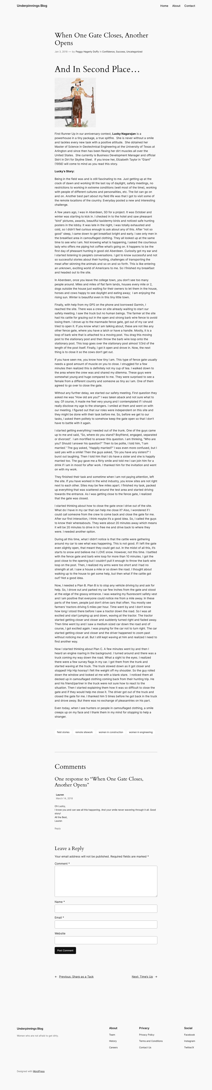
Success (120, 51)
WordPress (39, 1071)
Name (60, 901)
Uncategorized (134, 51)
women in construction (111, 732)
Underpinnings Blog (32, 6)
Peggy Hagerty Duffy (87, 51)
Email (59, 917)
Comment (62, 863)
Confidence (108, 51)
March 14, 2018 (64, 798)
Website (60, 933)
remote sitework (84, 732)
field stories (63, 732)
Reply (58, 828)
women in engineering (141, 732)
